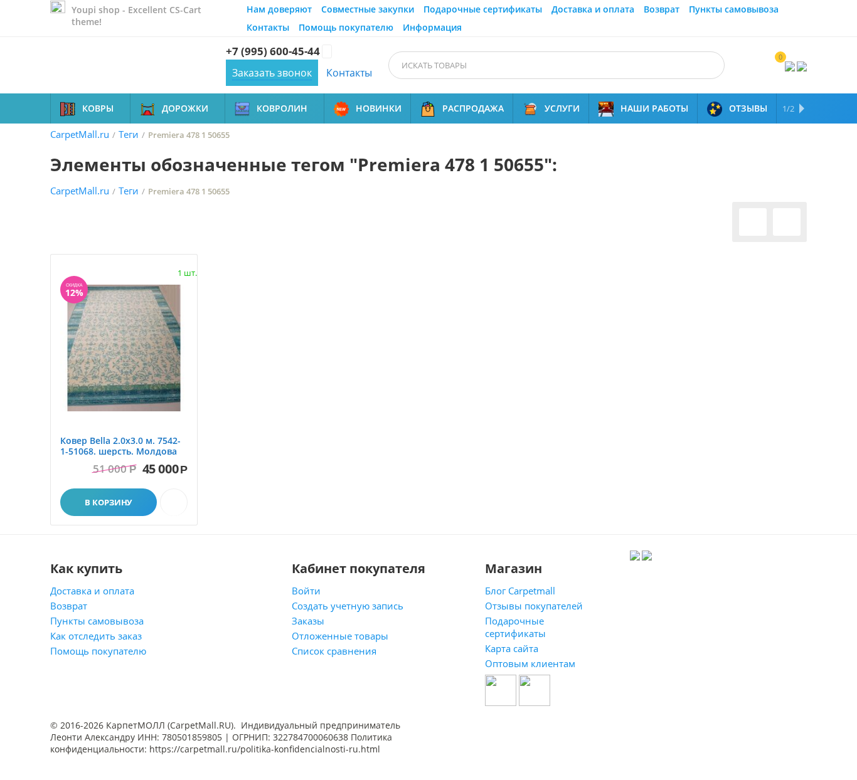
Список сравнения (334, 651)
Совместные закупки (367, 9)
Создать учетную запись (347, 605)
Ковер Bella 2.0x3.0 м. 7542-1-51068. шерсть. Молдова (120, 446)
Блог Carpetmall (520, 590)
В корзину (108, 502)
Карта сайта (511, 648)
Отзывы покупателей (534, 605)
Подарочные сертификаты (482, 9)
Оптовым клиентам (530, 663)
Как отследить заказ (96, 636)
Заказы (308, 620)
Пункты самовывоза (734, 9)
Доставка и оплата (592, 9)
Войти (306, 590)
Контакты (268, 27)
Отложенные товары (340, 636)
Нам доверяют (279, 9)
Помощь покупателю (346, 27)
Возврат (661, 9)
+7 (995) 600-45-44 (273, 51)
